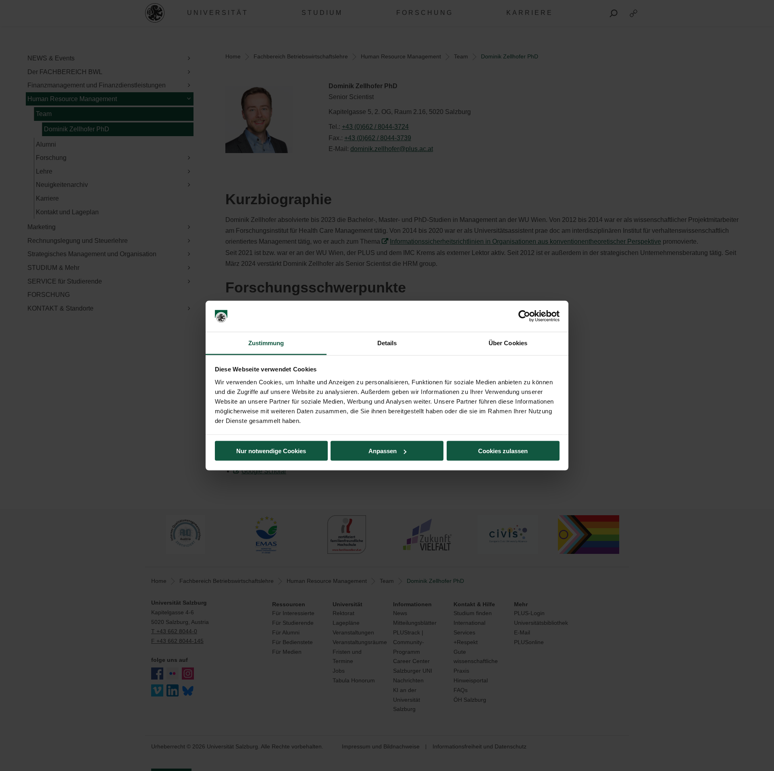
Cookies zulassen (503, 451)
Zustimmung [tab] (266, 342)
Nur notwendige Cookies (271, 451)
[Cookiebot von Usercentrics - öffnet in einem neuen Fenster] (524, 316)
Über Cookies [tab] (508, 342)
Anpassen (382, 451)
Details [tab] (387, 342)
